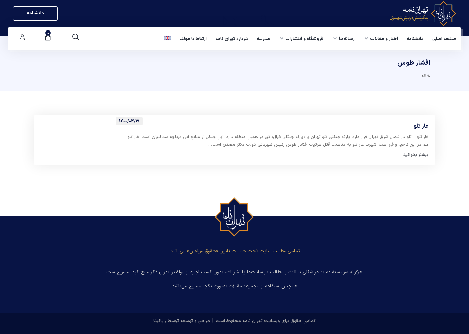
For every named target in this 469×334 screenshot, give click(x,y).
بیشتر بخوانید (415, 155)
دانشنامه (35, 13)
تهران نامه (252, 320)
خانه (425, 76)
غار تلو (421, 126)
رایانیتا (159, 320)
